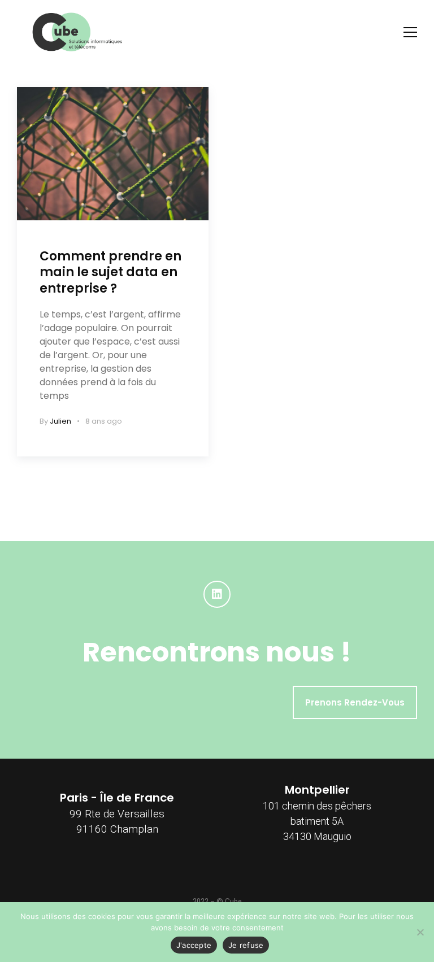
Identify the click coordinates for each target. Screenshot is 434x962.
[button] (355, 702)
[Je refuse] (420, 932)
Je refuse (245, 945)
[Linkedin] (217, 594)
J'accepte (193, 945)
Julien (60, 421)
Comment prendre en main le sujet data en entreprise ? (110, 272)
